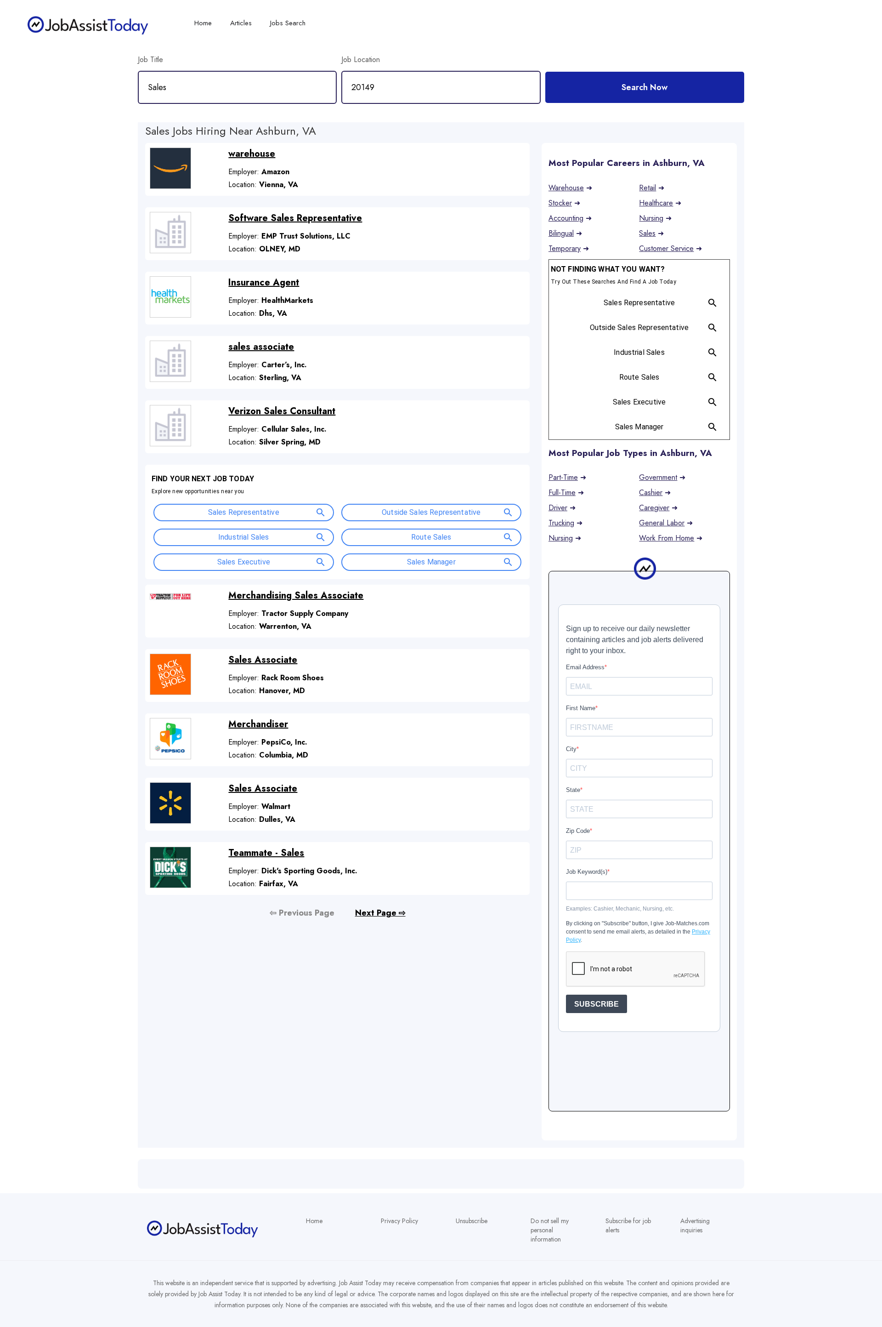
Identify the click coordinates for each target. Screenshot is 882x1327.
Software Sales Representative (295, 218)
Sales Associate (262, 659)
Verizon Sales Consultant (281, 411)
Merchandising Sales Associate (295, 595)
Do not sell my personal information (550, 1230)
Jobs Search (287, 23)
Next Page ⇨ (380, 913)
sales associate (261, 346)
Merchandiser (258, 724)
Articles (241, 23)
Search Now (644, 87)
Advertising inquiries (695, 1225)
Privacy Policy (399, 1220)
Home (314, 1220)
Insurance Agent (263, 282)
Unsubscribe (471, 1220)
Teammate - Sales (266, 853)
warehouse (251, 153)
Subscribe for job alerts (628, 1225)
